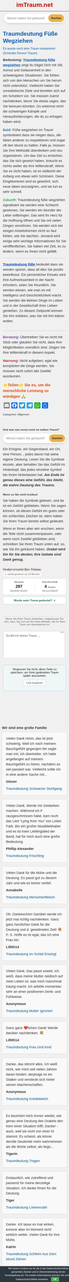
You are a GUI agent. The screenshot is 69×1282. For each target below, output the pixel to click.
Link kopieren (34, 682)
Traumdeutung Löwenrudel (26, 1207)
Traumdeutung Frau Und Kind (28, 1047)
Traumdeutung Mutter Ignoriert (29, 1011)
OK (55, 1279)
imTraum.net (34, 4)
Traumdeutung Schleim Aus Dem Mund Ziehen (31, 1256)
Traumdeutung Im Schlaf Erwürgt (31, 954)
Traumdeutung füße (19, 264)
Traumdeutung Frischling (25, 856)
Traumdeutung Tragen (23, 1161)
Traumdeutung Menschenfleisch (30, 897)
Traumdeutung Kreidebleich (27, 1099)
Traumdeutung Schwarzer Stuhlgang (34, 789)
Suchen (56, 18)
